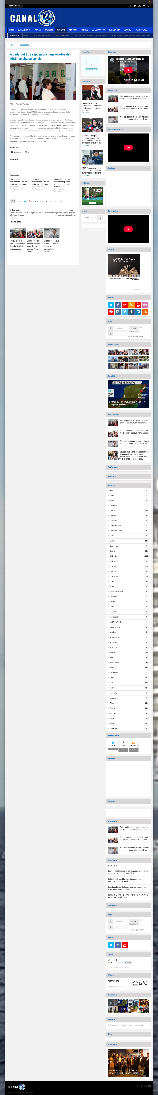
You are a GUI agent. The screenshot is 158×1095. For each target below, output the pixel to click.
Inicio (11, 30)
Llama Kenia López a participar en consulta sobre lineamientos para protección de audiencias (92, 139)
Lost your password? (137, 336)
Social (112, 688)
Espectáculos (98, 30)
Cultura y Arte (114, 546)
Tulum (112, 703)
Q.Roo (112, 678)
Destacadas (24, 45)
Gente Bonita (114, 30)
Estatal (112, 587)
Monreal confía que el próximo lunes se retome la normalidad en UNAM (134, 118)
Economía (113, 566)
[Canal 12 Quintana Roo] (32, 18)
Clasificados (141, 30)
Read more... (86, 113)
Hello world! (112, 866)
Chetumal (113, 516)
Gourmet (128, 30)
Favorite (126, 967)
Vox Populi (113, 713)
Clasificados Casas (116, 531)
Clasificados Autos (115, 526)
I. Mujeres (113, 612)
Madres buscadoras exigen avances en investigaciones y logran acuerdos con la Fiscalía (102, 35)
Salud (111, 683)
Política (112, 668)
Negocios (73, 30)
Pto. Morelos (114, 673)
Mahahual (113, 632)
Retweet (118, 967)
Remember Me (133, 331)
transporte (113, 698)
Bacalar (112, 495)
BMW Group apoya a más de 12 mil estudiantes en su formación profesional (92, 170)
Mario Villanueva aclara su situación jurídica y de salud (54, 35)
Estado (112, 581)
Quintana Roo (24, 30)
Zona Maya (113, 728)
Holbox (112, 607)
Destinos (112, 561)
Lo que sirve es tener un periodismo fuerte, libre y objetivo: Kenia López (34, 246)
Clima (112, 536)
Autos (111, 490)
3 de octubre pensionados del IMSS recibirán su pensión (18, 181)
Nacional (61, 30)
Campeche (49, 30)
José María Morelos (116, 622)
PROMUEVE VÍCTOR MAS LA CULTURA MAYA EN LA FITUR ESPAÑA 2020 (128, 896)
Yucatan (37, 30)
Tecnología (113, 693)
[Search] (100, 218)
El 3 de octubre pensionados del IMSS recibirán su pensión (40, 181)
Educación (113, 571)
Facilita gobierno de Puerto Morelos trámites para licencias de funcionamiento (127, 888)
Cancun (112, 510)
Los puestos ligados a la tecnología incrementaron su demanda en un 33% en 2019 (128, 872)
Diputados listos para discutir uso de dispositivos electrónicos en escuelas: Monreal (92, 107)
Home (12, 45)
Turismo (84, 30)
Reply (112, 967)
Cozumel (112, 541)
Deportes (112, 551)
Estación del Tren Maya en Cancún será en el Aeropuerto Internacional (127, 403)
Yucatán (112, 718)
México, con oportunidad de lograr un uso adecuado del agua (25, 212)
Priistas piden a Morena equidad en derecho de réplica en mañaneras (17, 245)
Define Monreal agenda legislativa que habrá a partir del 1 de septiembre (60, 212)
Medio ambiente (115, 637)
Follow (129, 963)
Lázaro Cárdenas (115, 627)
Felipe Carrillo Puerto (116, 592)
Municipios (113, 647)
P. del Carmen (114, 663)
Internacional (114, 617)
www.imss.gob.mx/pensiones (50, 125)
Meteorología (114, 642)
